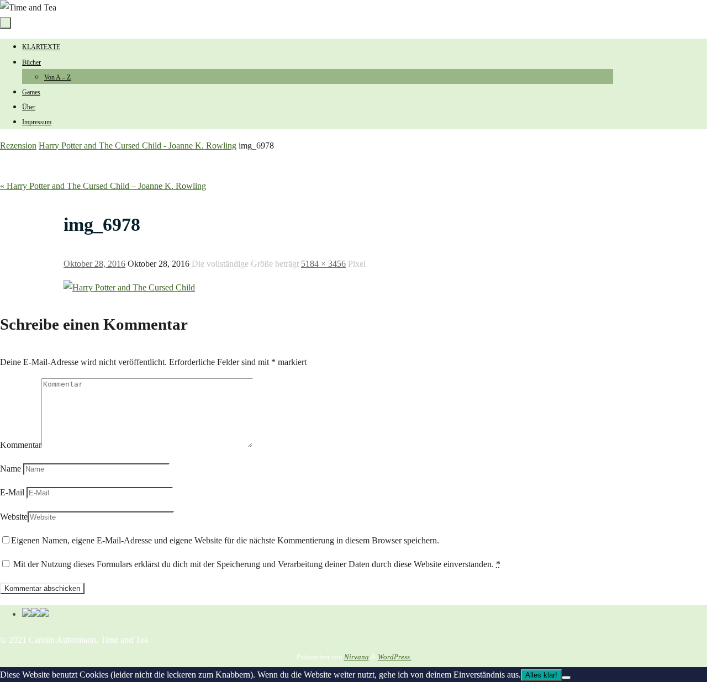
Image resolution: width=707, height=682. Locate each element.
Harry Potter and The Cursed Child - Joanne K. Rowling (137, 145)
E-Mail (12, 492)
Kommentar (20, 445)
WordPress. (394, 657)
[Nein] (566, 677)
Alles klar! (541, 675)
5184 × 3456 (323, 263)
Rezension (18, 145)
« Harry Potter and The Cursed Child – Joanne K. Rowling (103, 186)
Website (14, 516)
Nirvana (356, 657)
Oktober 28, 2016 (94, 263)
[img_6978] (129, 287)
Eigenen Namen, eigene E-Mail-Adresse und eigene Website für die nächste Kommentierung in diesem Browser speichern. (225, 540)
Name (10, 468)
